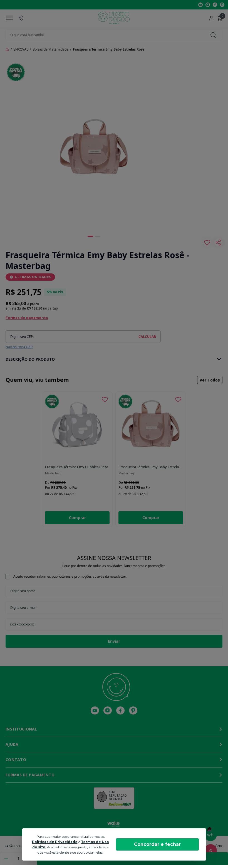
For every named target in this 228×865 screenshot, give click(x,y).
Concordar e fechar (157, 844)
